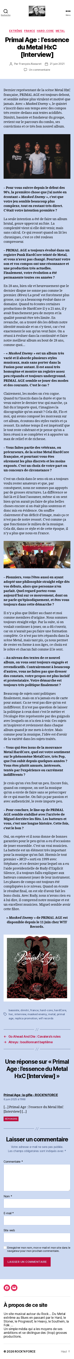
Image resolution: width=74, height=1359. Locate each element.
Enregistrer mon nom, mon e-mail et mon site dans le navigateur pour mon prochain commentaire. (38, 1249)
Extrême (15, 30)
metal (52, 1014)
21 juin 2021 (57, 63)
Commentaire (13, 1161)
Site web (9, 1230)
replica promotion (26, 1018)
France (29, 30)
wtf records (46, 1018)
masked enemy (37, 1014)
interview (20, 1014)
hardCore (60, 1010)
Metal (60, 30)
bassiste (14, 1010)
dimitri (24, 1010)
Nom (8, 1196)
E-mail (9, 1213)
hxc (11, 1014)
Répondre (11, 1118)
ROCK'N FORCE (25, 1351)
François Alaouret (30, 63)
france (34, 1010)
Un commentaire (39, 69)
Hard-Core (45, 30)
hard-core (46, 1010)
